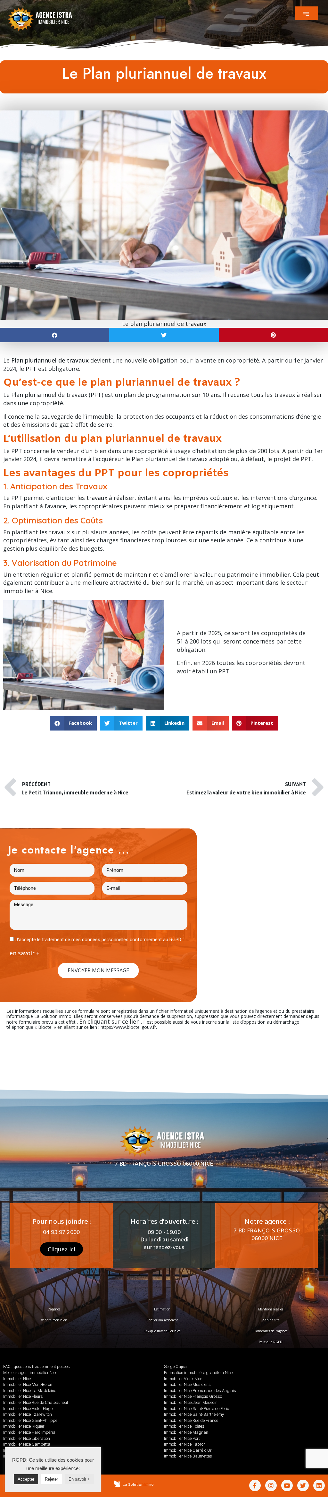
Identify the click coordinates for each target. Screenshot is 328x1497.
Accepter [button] (26, 1479)
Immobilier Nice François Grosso (193, 1396)
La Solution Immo (138, 1484)
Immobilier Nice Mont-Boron (27, 1384)
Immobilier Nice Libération (26, 1438)
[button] (306, 13)
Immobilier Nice (17, 1378)
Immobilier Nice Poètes (184, 1426)
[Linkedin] (319, 1485)
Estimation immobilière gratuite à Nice (198, 1372)
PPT (223, 671)
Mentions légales (270, 1309)
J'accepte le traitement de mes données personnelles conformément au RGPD (98, 939)
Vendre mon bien (54, 1320)
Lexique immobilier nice (162, 1331)
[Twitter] (303, 1485)
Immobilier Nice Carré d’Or (188, 1450)
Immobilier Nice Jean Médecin (190, 1402)
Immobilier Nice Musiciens (187, 1384)
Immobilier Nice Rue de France (191, 1420)
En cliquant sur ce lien (109, 1021)
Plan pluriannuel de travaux (49, 394)
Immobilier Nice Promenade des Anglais (200, 1390)
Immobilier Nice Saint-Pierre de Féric (196, 1408)
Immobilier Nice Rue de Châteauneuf (35, 1402)
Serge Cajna (175, 1366)
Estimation (162, 1309)
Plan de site (270, 1320)
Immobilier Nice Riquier (24, 1426)
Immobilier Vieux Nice (183, 1378)
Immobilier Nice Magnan (186, 1432)
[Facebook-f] (255, 1485)
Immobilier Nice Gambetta (26, 1444)
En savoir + (79, 1479)
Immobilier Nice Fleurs (23, 1396)
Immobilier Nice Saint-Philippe (30, 1420)
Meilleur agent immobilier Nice (30, 1372)
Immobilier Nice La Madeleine (29, 1390)
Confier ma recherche (162, 1320)
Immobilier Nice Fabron (185, 1444)
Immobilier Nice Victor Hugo (28, 1408)
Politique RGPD (271, 1342)
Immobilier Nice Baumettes (188, 1456)
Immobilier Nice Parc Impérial (29, 1432)
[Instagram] (271, 1485)
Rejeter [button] (51, 1479)
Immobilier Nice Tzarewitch (27, 1414)
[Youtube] (287, 1485)
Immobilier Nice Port (182, 1438)
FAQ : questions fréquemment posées (36, 1366)
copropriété (151, 451)
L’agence (54, 1309)
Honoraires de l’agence (270, 1331)
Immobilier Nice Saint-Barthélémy (194, 1414)
